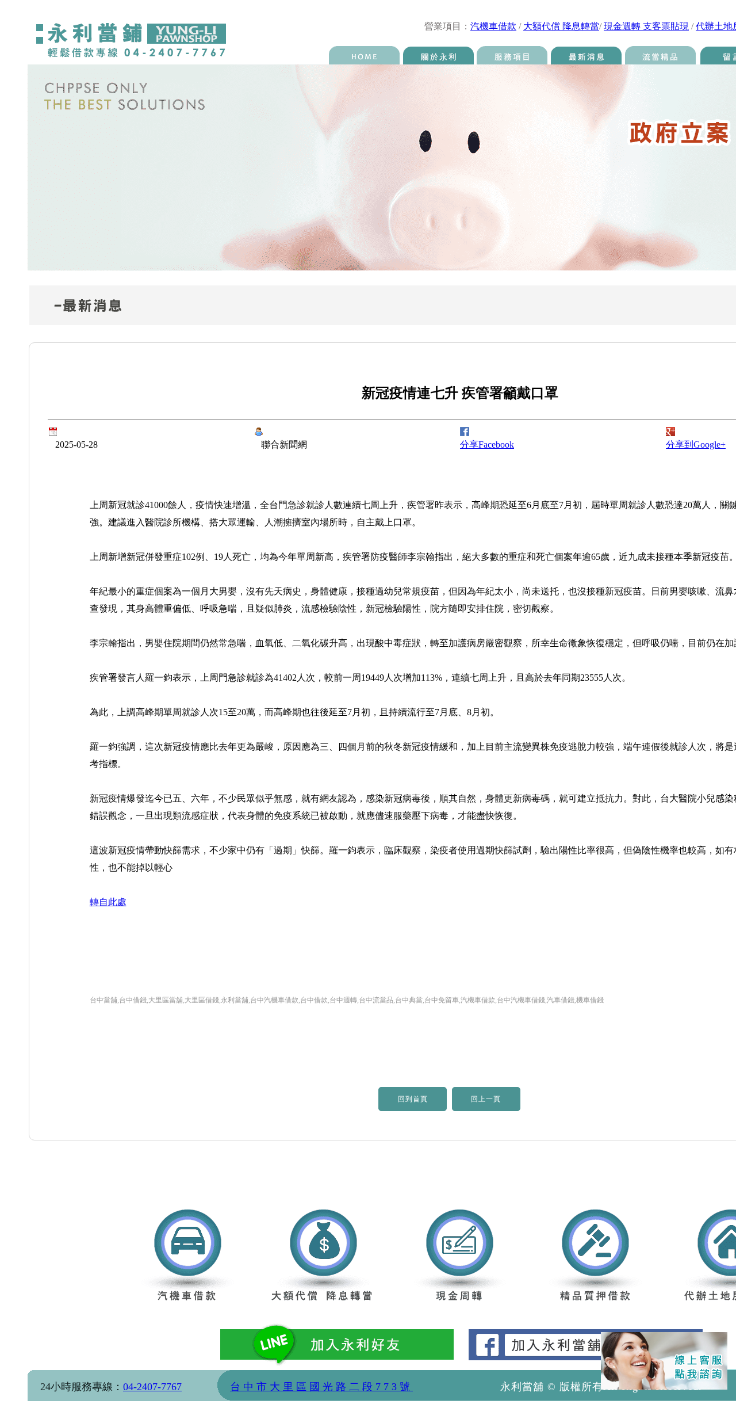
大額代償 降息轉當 (561, 26)
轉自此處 (108, 902)
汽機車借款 (493, 26)
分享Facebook (487, 444)
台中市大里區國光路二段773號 (321, 1386)
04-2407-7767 (152, 1386)
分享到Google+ (696, 444)
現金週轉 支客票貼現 (646, 26)
